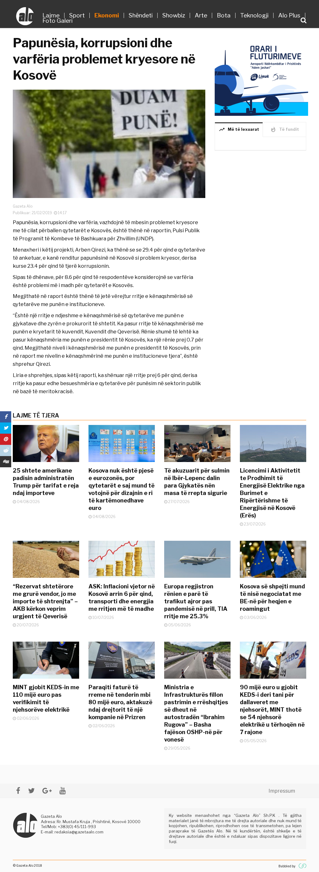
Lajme (51, 15)
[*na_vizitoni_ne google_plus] (47, 791)
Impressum (282, 791)
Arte (201, 15)
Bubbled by (287, 866)
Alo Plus (289, 15)
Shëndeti (141, 15)
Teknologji (254, 15)
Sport (77, 15)
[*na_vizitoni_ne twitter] (31, 791)
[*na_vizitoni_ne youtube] (63, 791)
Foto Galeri (57, 20)
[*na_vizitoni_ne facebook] (18, 791)
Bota (224, 15)
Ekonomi (106, 15)
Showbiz (173, 15)
